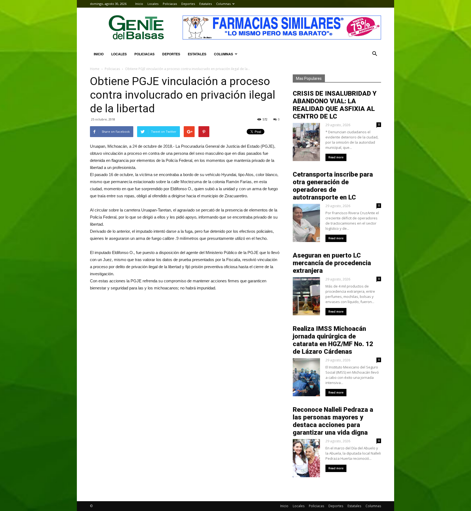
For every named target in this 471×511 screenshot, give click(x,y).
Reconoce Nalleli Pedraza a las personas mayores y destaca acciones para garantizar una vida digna (333, 421)
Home (94, 68)
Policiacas (170, 4)
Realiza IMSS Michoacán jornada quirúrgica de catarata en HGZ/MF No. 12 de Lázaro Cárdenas (333, 340)
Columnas (223, 4)
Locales (152, 4)
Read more (335, 157)
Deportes (188, 4)
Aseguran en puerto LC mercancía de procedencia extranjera (332, 263)
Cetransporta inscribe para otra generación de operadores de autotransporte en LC (333, 186)
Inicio (139, 4)
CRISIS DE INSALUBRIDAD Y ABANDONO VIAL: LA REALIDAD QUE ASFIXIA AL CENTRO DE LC (334, 105)
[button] (374, 54)
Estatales (205, 4)
